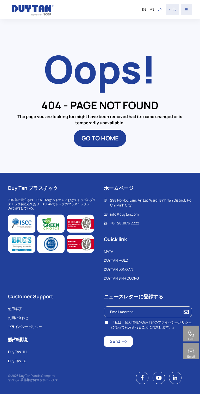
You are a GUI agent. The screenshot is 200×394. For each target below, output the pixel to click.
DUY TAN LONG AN (118, 269)
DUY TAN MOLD (116, 260)
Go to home (100, 138)
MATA (108, 251)
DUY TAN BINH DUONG (121, 278)
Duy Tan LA (17, 361)
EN (144, 10)
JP (159, 10)
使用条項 (15, 308)
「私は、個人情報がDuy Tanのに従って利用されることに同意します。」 (151, 325)
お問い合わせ (18, 317)
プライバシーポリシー (25, 326)
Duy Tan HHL (18, 352)
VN (152, 10)
